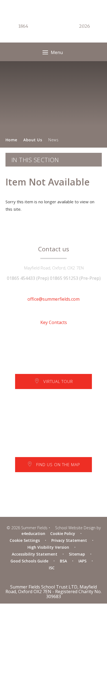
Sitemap (77, 554)
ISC (52, 567)
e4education (33, 533)
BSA (63, 561)
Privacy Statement (69, 540)
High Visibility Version (48, 547)
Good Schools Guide (29, 561)
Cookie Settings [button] (25, 540)
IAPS (82, 561)
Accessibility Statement (34, 554)
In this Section (35, 160)
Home (11, 139)
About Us (32, 139)
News (53, 139)
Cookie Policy (62, 533)
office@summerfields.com (53, 299)
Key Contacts (53, 322)
